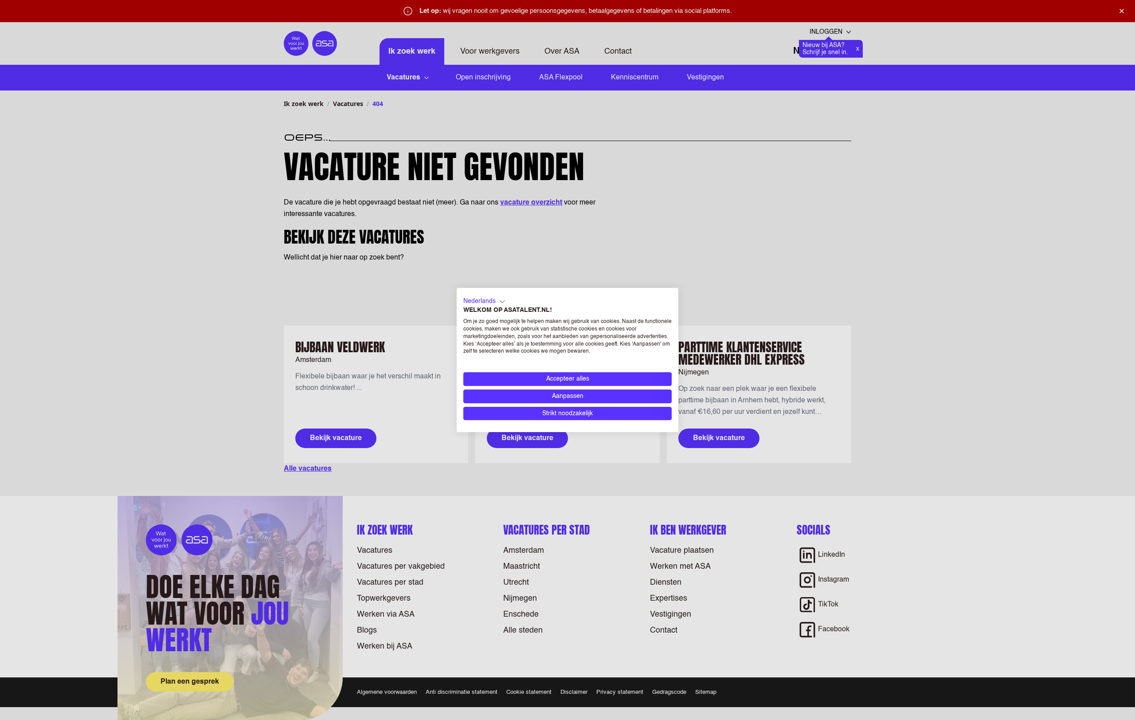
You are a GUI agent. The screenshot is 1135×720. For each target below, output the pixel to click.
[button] (484, 301)
